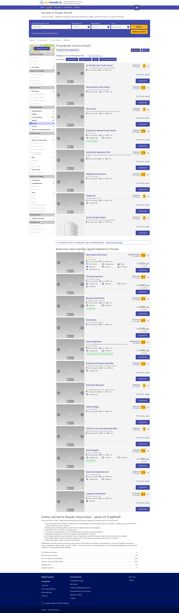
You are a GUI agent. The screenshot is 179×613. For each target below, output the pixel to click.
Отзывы (72, 598)
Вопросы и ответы (76, 595)
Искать (139, 27)
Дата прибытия (77, 23)
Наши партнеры (46, 592)
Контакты (44, 596)
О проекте (44, 585)
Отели (49, 7)
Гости (113, 23)
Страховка (68, 7)
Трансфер (57, 7)
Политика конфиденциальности (80, 588)
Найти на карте (139, 32)
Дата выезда (95, 23)
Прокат (77, 7)
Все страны (73, 584)
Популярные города (76, 581)
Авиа (42, 7)
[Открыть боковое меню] (136, 7)
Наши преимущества (48, 589)
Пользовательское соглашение (80, 591)
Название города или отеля (40, 23)
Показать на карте (42, 48)
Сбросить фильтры (95, 56)
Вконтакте (132, 577)
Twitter (131, 580)
